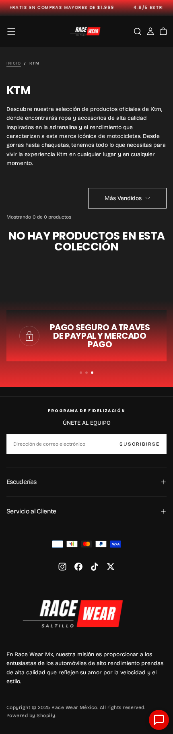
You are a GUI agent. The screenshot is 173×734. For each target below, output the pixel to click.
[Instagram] (62, 566)
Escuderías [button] (21, 482)
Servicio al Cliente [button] (31, 511)
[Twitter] (110, 566)
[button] (11, 31)
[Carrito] (163, 31)
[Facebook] (78, 566)
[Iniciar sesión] (150, 31)
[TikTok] (94, 566)
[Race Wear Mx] (76, 613)
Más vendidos (123, 198)
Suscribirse (139, 444)
